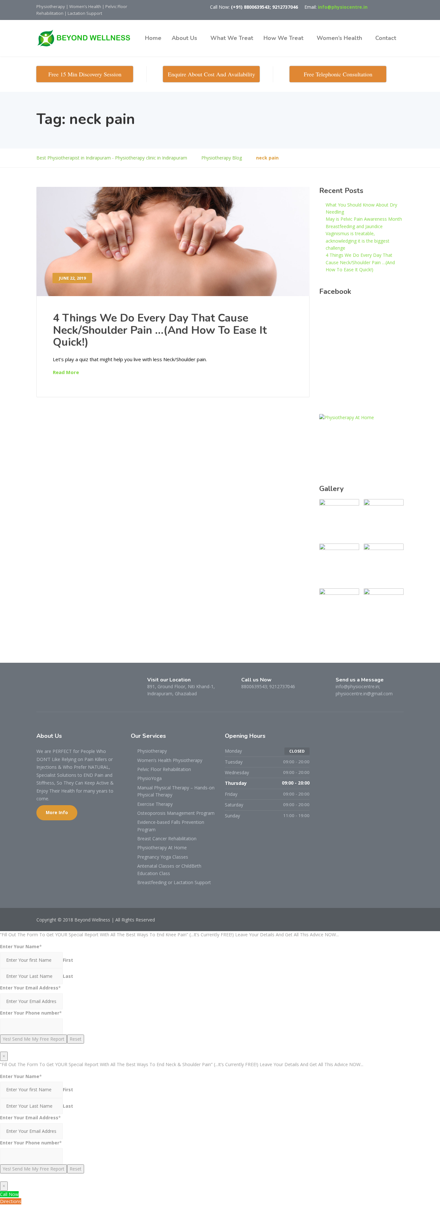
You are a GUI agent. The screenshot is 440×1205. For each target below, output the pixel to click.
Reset (75, 1039)
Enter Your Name (19, 946)
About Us (184, 38)
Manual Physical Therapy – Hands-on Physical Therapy (176, 791)
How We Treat (283, 38)
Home (153, 38)
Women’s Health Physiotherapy (169, 760)
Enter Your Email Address (29, 988)
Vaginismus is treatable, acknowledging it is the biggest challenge (357, 240)
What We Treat (231, 38)
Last (68, 976)
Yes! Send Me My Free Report (33, 1039)
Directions (10, 1201)
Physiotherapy (152, 751)
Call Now (9, 1194)
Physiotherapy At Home (162, 847)
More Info (57, 812)
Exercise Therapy (155, 804)
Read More (66, 372)
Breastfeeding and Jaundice (354, 226)
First (68, 960)
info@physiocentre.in (343, 7)
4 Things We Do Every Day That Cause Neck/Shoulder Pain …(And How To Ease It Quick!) (160, 330)
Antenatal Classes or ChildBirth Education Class (169, 869)
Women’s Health (339, 38)
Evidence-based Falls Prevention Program (170, 825)
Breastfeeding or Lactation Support (174, 882)
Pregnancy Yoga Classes (162, 857)
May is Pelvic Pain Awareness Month (364, 219)
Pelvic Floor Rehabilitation (164, 769)
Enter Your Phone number (29, 1013)
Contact (385, 38)
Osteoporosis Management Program (176, 813)
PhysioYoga (149, 778)
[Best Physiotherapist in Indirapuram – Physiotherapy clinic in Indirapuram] (86, 38)
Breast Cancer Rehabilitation (166, 838)
